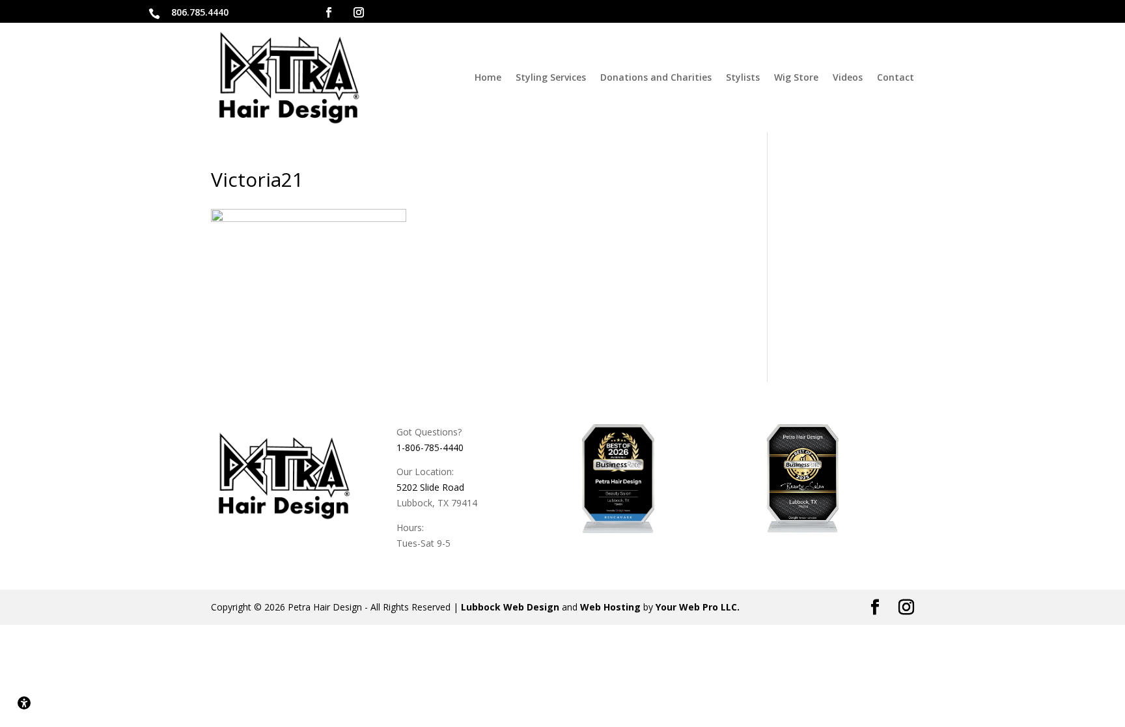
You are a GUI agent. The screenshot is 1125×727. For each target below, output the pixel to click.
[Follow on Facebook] (328, 12)
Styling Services (551, 77)
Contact (895, 77)
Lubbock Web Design (510, 607)
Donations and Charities (656, 77)
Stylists (743, 77)
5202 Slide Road (430, 487)
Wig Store (796, 77)
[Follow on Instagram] (358, 12)
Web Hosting (610, 607)
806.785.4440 (200, 12)
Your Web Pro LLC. (698, 607)
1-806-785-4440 (430, 447)
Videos (848, 77)
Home (488, 77)
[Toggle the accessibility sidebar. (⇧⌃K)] (24, 703)
